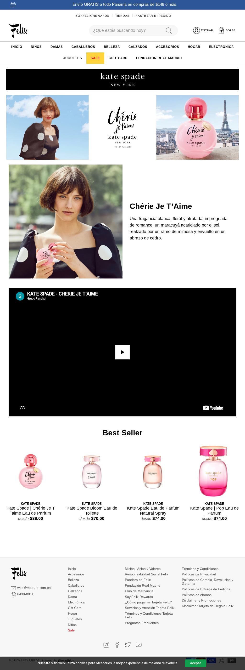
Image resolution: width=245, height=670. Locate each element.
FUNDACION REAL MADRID (159, 58)
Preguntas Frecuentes (142, 623)
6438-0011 (25, 594)
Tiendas (122, 15)
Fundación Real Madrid (142, 585)
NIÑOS (36, 47)
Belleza (73, 580)
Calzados (75, 591)
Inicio (72, 569)
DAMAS (56, 47)
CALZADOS (137, 47)
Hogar (72, 613)
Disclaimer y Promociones (201, 600)
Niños (72, 625)
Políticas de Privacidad (199, 574)
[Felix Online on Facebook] (117, 645)
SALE (95, 58)
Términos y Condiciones (200, 569)
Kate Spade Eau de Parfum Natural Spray (153, 511)
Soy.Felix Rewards (92, 15)
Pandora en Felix (138, 580)
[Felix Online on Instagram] (106, 645)
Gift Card (75, 608)
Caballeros (76, 585)
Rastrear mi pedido (153, 15)
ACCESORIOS (167, 47)
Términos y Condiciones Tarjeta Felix (149, 615)
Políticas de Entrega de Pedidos (206, 589)
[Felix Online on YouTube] (139, 645)
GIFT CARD (118, 58)
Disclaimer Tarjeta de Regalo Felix (208, 606)
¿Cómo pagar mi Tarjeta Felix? (148, 602)
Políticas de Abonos (197, 595)
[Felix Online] (18, 30)
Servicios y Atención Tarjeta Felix (149, 608)
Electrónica (76, 602)
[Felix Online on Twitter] (128, 645)
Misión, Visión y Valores (143, 569)
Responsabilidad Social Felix (146, 574)
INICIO (16, 47)
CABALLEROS (83, 47)
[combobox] (125, 30)
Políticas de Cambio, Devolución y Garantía (207, 581)
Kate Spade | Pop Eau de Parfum (214, 511)
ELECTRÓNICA (221, 47)
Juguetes (75, 619)
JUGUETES (72, 58)
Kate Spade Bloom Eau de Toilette (92, 511)
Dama (72, 597)
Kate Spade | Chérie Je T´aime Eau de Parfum (30, 511)
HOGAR (194, 47)
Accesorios (76, 574)
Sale (71, 630)
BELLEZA (112, 47)
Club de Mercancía (139, 591)
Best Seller (122, 432)
